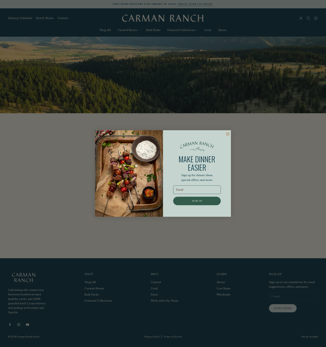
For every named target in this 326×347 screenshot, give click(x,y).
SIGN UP (197, 201)
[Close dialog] (227, 134)
